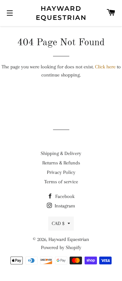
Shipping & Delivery (61, 153)
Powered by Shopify (61, 247)
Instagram (64, 206)
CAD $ (58, 223)
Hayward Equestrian (61, 13)
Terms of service (61, 182)
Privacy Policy (61, 172)
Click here (105, 67)
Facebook (64, 196)
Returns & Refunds (61, 163)
